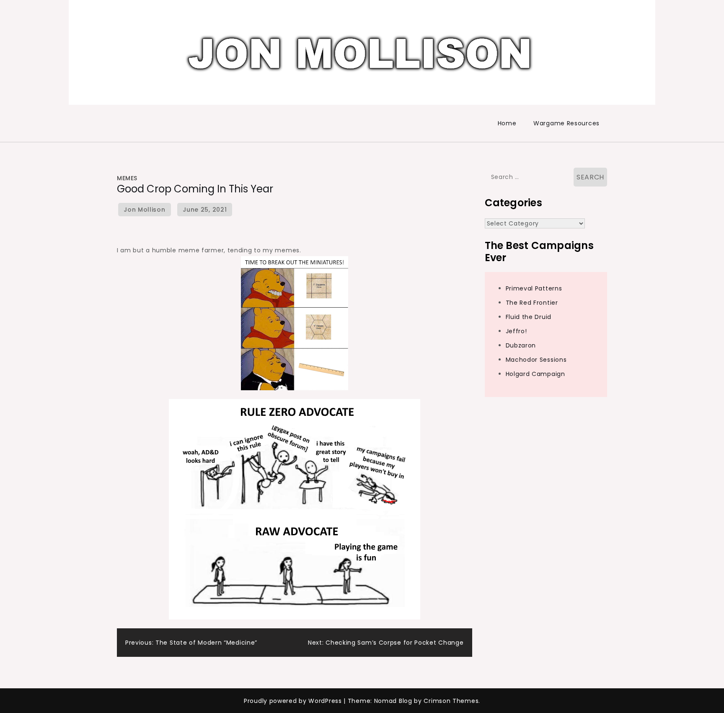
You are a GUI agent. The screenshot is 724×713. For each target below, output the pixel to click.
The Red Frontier (532, 302)
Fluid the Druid (529, 317)
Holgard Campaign (535, 374)
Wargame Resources (566, 123)
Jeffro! (516, 331)
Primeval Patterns (534, 288)
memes (127, 178)
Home (507, 123)
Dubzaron (521, 345)
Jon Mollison (144, 209)
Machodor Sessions (536, 359)
